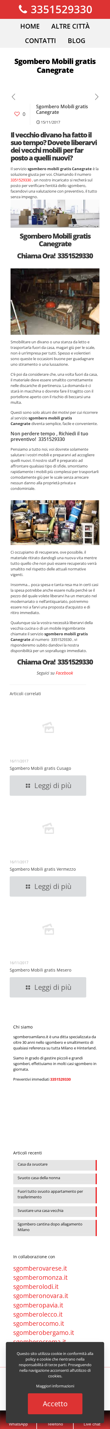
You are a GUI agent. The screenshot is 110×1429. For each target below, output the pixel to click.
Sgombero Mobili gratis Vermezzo (43, 869)
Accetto (55, 1403)
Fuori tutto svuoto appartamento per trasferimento (50, 1194)
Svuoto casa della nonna (39, 1177)
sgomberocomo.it (38, 1323)
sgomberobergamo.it (43, 1332)
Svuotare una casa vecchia (40, 1210)
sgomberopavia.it (38, 1305)
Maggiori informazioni (55, 1386)
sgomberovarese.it (40, 1268)
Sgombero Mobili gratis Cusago (40, 768)
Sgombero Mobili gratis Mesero (40, 970)
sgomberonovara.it (40, 1296)
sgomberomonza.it (40, 1277)
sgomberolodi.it (35, 1286)
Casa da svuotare (33, 1164)
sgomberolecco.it (37, 1314)
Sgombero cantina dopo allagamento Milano (50, 1226)
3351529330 (60, 9)
